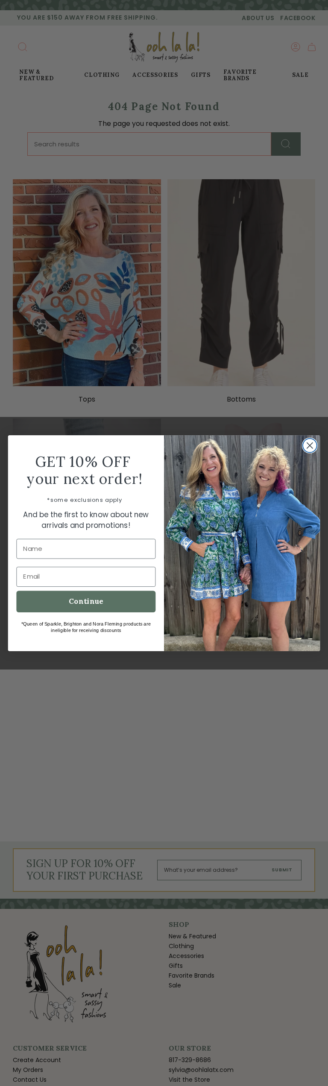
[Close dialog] (310, 445)
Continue (86, 601)
